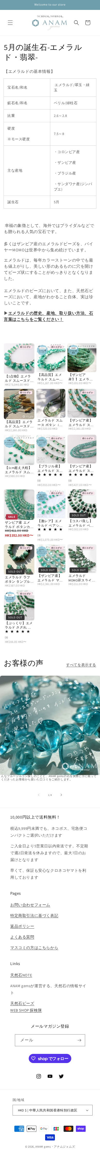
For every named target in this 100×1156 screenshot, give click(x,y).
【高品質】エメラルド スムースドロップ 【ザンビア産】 (50, 377)
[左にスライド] (38, 794)
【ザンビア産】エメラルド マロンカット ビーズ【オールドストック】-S (50, 578)
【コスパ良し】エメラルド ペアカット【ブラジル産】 (81, 523)
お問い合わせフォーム (30, 904)
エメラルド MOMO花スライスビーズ (81, 578)
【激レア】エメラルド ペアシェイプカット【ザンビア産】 (50, 523)
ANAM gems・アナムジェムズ (55, 1146)
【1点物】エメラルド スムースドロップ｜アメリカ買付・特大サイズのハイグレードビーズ (19, 378)
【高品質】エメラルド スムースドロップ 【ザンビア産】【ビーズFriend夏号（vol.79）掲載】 (19, 424)
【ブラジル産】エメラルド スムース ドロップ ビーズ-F (50, 468)
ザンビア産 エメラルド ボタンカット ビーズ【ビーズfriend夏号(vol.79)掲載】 (17, 524)
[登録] (79, 1040)
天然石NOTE (21, 975)
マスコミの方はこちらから (34, 947)
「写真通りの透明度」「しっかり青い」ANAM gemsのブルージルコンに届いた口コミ (49, 740)
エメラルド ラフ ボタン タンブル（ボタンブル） (17, 579)
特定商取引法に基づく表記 (34, 915)
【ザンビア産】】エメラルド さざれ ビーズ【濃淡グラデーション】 (81, 377)
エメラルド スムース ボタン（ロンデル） (50, 422)
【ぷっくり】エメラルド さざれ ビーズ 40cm (19, 625)
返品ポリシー (22, 926)
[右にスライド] (61, 794)
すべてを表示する (81, 664)
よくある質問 (22, 936)
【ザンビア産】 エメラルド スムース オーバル (81, 422)
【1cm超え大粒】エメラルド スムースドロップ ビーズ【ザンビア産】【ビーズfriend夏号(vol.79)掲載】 (18, 470)
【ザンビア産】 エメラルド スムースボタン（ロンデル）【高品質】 (81, 468)
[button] (10, 22)
